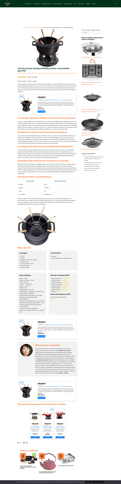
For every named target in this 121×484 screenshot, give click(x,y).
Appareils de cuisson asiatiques (55, 73)
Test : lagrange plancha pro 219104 (65, 465)
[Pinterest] (24, 442)
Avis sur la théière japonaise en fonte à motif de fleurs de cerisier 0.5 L (47, 472)
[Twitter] (21, 442)
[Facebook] (18, 442)
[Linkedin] (26, 442)
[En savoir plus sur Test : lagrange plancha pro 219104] (66, 458)
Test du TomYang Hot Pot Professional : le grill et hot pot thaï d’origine (28, 467)
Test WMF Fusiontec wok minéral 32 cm (90, 149)
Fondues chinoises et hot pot (70, 73)
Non (90, 482)
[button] (115, 3)
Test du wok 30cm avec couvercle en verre (91, 57)
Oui (86, 482)
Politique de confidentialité (98, 482)
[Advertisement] (60, 17)
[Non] (119, 482)
